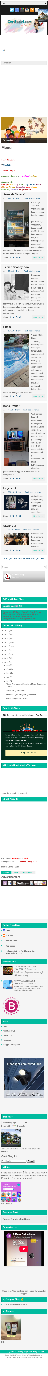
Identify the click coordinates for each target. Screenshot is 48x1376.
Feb (8, 669)
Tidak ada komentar (32, 198)
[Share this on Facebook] (10, 257)
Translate (21, 1126)
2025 (6, 658)
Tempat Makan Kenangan (24, 981)
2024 (6, 654)
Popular (6, 872)
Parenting (22, 618)
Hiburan (20, 614)
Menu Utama (23, 39)
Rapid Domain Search (35, 1357)
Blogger (24, 1294)
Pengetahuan (9, 618)
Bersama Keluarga (10, 140)
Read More (38, 257)
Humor (6, 616)
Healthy (11, 614)
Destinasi (8, 612)
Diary (18, 198)
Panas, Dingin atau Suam (16, 698)
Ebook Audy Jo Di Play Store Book (15, 45)
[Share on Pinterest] (20, 257)
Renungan (10, 946)
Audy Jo (22, 1351)
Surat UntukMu (9, 39)
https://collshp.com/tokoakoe (15, 1304)
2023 (6, 650)
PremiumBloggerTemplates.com (16, 1357)
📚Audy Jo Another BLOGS (12, 50)
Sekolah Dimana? (14, 194)
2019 (6, 634)
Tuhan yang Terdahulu (15, 690)
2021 (6, 642)
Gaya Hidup (41, 1172)
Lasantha (38, 1355)
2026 (6, 662)
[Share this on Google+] (17, 257)
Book (32, 612)
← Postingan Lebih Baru (11, 558)
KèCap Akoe (11, 941)
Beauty (25, 612)
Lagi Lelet (9, 488)
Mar (8, 673)
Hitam (7, 326)
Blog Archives (28, 872)
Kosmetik (7, 1040)
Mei (8, 681)
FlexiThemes (16, 1355)
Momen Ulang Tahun (10, 867)
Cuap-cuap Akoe (31, 50)
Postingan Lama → (39, 558)
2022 (6, 646)
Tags (16, 872)
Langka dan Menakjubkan (25, 967)
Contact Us (7, 1035)
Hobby (19, 492)
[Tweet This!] (13, 257)
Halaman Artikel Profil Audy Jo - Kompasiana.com (20, 952)
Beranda (6, 55)
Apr (8, 677)
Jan (8, 665)
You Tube (34, 39)
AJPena (9, 935)
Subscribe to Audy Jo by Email (14, 793)
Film (5, 614)
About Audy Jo (9, 1031)
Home (35, 614)
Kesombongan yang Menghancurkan (21, 694)
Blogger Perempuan (11, 1045)
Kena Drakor (11, 405)
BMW (8, 930)
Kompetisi (15, 616)
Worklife (31, 618)
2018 (6, 630)
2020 (6, 638)
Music (30, 616)
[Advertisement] (24, 90)
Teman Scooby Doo (16, 267)
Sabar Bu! (9, 525)
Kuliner (17, 612)
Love (23, 616)
